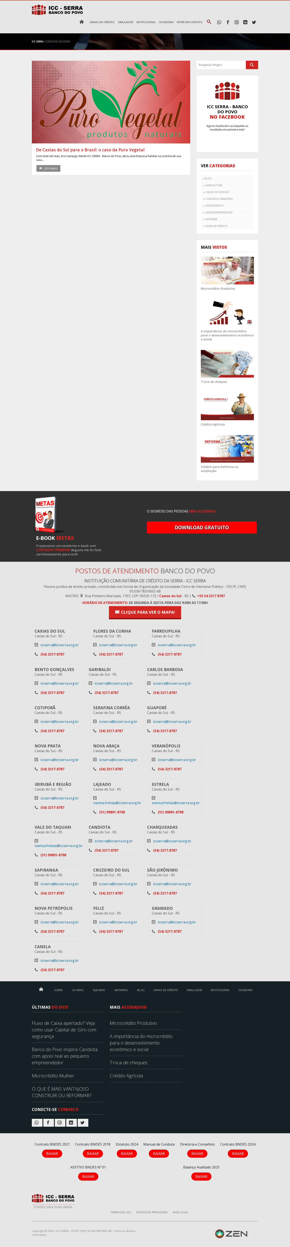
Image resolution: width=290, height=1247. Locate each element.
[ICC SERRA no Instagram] (237, 22)
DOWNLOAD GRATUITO (202, 527)
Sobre (58, 990)
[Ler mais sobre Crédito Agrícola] (227, 406)
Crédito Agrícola (213, 424)
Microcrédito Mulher (53, 1075)
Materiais (121, 990)
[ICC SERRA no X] (254, 22)
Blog (141, 990)
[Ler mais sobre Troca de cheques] (227, 363)
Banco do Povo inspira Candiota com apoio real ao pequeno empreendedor (65, 1056)
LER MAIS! (51, 168)
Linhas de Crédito (102, 22)
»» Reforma (210, 219)
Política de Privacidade (152, 1212)
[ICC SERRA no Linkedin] (245, 22)
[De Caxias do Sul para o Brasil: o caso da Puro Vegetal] (111, 102)
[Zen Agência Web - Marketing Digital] (231, 1234)
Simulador (125, 22)
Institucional (146, 22)
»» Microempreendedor (217, 212)
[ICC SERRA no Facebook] (228, 22)
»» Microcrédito (213, 205)
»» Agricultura (212, 185)
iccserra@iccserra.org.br (60, 645)
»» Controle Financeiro (218, 198)
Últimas (77, 990)
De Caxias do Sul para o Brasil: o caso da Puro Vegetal (90, 150)
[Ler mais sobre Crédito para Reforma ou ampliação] (227, 448)
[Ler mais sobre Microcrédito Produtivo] (227, 270)
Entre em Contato (190, 22)
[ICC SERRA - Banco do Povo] (53, 1201)
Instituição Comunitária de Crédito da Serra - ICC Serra (145, 581)
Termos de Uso (121, 1212)
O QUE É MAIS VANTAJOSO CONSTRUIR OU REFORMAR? (62, 1092)
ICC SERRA (38, 41)
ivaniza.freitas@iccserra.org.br (117, 802)
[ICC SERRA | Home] (81, 22)
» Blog (207, 178)
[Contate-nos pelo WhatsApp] (219, 22)
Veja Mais (99, 990)
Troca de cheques (214, 382)
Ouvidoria (166, 22)
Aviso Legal (180, 1212)
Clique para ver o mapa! (148, 612)
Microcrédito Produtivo (218, 288)
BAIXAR (52, 1153)
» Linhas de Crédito (215, 225)
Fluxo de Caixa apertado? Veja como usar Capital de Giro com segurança (64, 1029)
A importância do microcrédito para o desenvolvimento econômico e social (227, 335)
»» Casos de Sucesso (216, 192)
